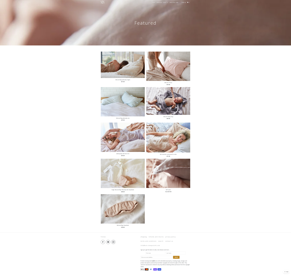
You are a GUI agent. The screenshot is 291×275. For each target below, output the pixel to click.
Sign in (184, 2)
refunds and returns (156, 237)
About (165, 2)
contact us (169, 241)
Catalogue (159, 2)
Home (153, 2)
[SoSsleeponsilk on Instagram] (113, 242)
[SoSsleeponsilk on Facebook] (103, 242)
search (160, 241)
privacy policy (171, 237)
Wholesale (173, 2)
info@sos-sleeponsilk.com (150, 245)
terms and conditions (148, 241)
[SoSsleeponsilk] (108, 2)
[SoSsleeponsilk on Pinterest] (108, 242)
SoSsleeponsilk (148, 261)
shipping (144, 237)
